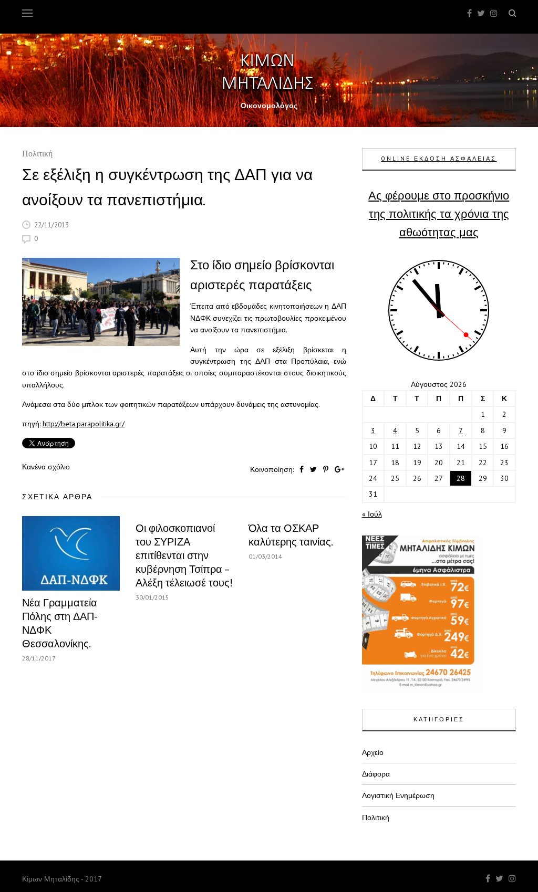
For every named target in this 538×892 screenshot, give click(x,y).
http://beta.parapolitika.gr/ (84, 423)
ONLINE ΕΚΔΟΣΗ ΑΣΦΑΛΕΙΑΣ (438, 158)
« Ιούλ (372, 514)
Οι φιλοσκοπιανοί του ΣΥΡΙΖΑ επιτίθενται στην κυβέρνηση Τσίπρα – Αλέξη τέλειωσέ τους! (184, 555)
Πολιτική (37, 155)
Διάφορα (376, 774)
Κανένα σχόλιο (46, 466)
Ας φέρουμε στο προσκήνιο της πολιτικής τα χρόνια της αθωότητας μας (438, 213)
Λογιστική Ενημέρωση (398, 795)
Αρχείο (373, 752)
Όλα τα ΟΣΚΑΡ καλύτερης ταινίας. (291, 535)
